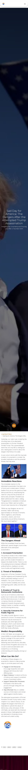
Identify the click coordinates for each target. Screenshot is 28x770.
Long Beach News (6, 434)
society (19, 747)
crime (4, 747)
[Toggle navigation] (24, 4)
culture (9, 747)
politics (14, 747)
